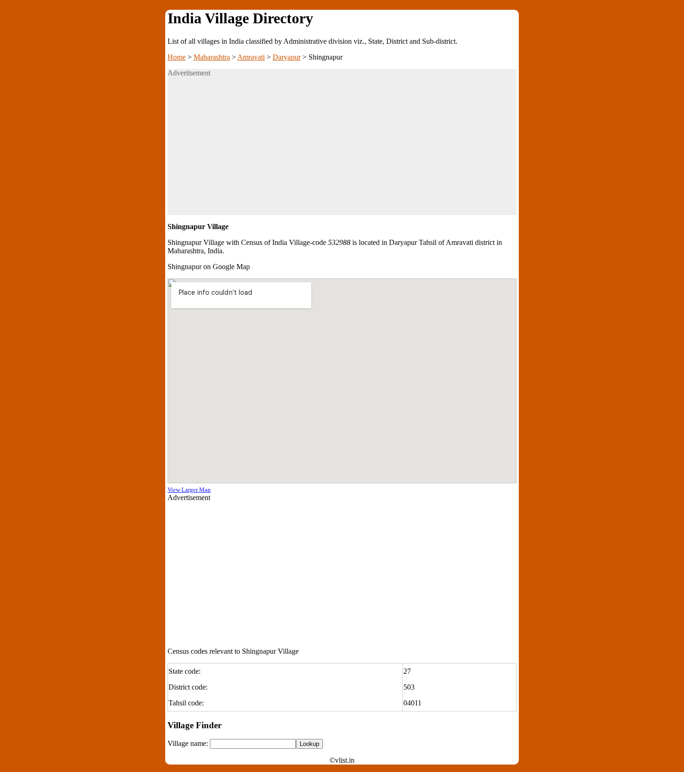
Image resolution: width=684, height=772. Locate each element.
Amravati (251, 57)
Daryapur (287, 57)
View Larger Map (189, 489)
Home (177, 57)
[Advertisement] (342, 150)
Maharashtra (212, 57)
